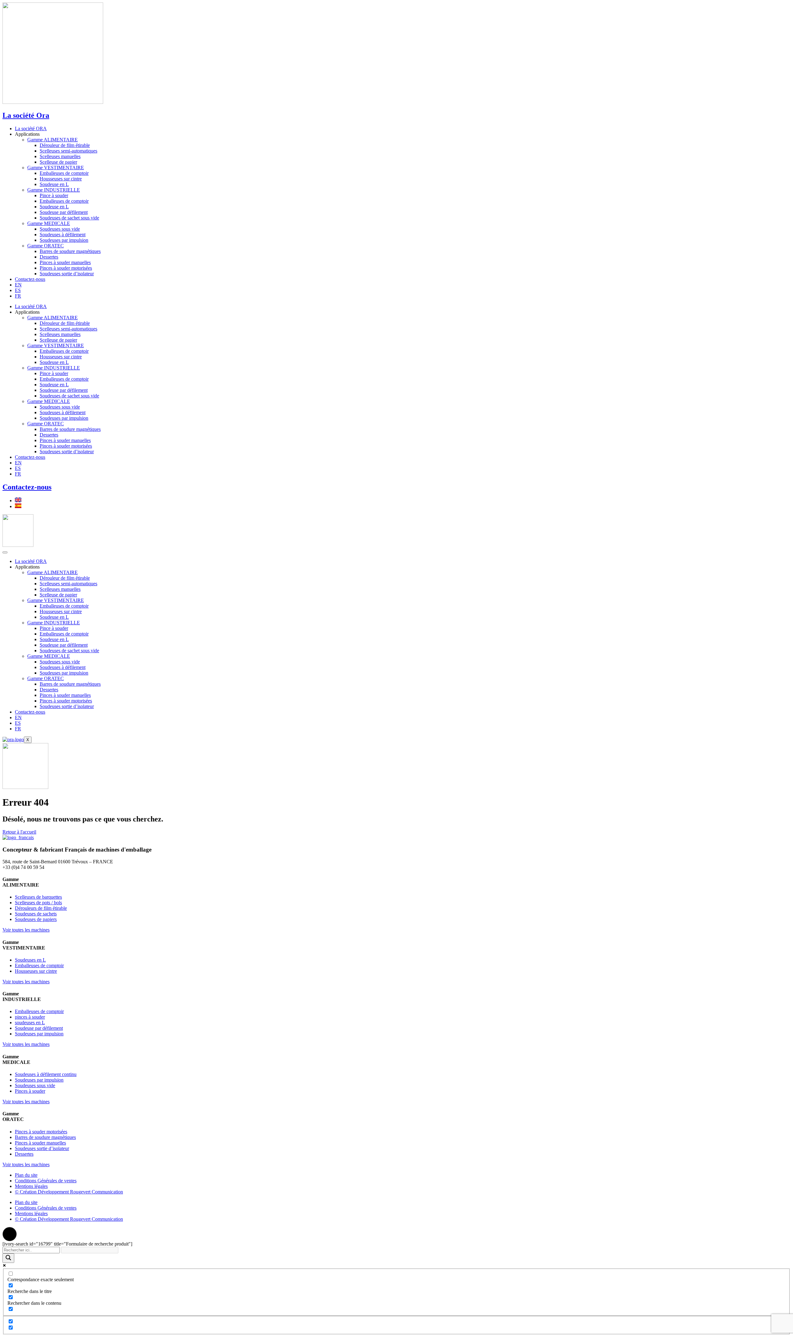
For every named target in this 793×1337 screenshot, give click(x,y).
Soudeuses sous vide (60, 229)
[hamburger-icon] (4, 552)
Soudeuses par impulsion (64, 240)
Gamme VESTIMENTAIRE (55, 167)
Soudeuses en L (30, 960)
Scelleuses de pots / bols (38, 902)
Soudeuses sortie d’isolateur (67, 273)
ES (18, 290)
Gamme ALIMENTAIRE (52, 139)
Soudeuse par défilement (64, 212)
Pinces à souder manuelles (65, 262)
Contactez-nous (30, 279)
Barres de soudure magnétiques (70, 251)
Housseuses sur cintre (61, 178)
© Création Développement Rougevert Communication (69, 1191)
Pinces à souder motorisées (66, 268)
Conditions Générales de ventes (46, 1180)
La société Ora (25, 115)
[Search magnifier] (8, 1258)
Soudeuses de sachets (36, 913)
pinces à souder (30, 1017)
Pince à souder (54, 195)
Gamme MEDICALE (48, 223)
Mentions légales (31, 1186)
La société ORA (31, 128)
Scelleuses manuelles (60, 156)
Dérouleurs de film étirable (41, 908)
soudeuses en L (30, 1022)
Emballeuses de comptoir (64, 173)
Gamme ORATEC (45, 245)
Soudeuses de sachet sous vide (69, 217)
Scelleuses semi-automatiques (68, 150)
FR (18, 296)
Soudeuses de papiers (36, 919)
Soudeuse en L (54, 184)
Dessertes (49, 256)
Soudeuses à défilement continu (46, 1074)
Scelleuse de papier (58, 162)
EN (18, 284)
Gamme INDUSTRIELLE (53, 190)
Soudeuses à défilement (62, 234)
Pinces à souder (30, 1091)
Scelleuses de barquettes (38, 897)
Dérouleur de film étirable (65, 145)
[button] (9, 1234)
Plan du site (26, 1175)
